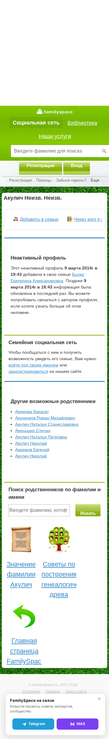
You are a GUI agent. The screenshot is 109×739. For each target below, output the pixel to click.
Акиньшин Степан (33, 430)
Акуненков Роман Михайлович (45, 417)
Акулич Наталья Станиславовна (46, 424)
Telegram (36, 723)
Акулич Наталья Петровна (41, 436)
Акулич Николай (31, 443)
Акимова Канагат (32, 411)
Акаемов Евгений (32, 449)
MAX (81, 723)
